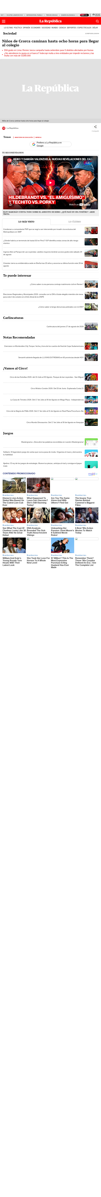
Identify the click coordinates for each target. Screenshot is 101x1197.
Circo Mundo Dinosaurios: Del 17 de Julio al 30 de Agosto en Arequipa (55, 422)
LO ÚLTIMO (8, 28)
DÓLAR (95, 28)
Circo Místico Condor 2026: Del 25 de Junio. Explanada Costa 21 (57, 388)
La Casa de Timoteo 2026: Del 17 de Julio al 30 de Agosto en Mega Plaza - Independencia (47, 400)
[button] (3, 21)
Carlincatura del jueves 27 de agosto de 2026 (65, 326)
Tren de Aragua (52, 15)
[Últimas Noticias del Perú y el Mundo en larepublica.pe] (50, 21)
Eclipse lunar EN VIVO (15, 15)
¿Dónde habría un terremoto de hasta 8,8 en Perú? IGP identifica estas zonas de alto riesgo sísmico (40, 241)
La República (12, 128)
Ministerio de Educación (24, 137)
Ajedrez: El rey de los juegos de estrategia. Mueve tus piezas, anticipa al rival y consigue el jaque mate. (42, 464)
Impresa (38, 137)
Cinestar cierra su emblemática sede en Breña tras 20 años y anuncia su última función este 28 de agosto (43, 264)
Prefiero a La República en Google (49, 144)
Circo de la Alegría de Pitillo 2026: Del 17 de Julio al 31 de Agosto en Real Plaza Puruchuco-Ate (45, 411)
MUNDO (55, 28)
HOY (2, 15)
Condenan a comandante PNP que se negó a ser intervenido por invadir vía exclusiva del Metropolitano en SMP (39, 230)
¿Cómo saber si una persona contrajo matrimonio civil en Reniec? (57, 284)
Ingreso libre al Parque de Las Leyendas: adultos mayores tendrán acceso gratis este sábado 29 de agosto (42, 253)
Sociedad (9, 33)
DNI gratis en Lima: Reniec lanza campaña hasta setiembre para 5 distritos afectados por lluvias (48, 50)
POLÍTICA (18, 28)
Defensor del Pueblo (34, 15)
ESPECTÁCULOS (84, 28)
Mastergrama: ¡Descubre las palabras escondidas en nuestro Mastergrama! (52, 442)
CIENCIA (62, 28)
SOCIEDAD (46, 28)
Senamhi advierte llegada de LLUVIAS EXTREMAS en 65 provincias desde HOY (51, 357)
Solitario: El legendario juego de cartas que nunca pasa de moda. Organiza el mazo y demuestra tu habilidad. (42, 453)
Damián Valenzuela (68, 15)
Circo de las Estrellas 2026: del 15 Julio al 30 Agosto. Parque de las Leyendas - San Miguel (47, 377)
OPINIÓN (26, 28)
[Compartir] (95, 126)
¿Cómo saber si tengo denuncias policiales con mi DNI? (61, 307)
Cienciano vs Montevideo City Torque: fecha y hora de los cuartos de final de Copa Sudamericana (44, 346)
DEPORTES (71, 28)
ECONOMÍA (36, 28)
